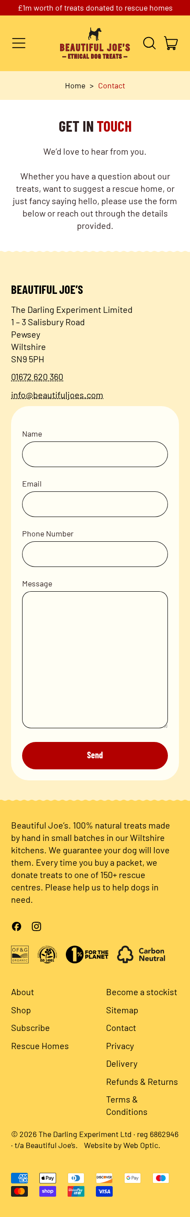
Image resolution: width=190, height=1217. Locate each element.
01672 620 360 (37, 376)
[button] (149, 43)
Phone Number (47, 533)
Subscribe (30, 1027)
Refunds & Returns (142, 1081)
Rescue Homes (40, 1045)
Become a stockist (141, 991)
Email (32, 483)
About (22, 991)
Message (37, 583)
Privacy (120, 1045)
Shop (21, 1009)
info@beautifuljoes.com (57, 394)
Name (32, 433)
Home (75, 85)
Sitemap (122, 1009)
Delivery (121, 1063)
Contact (111, 85)
